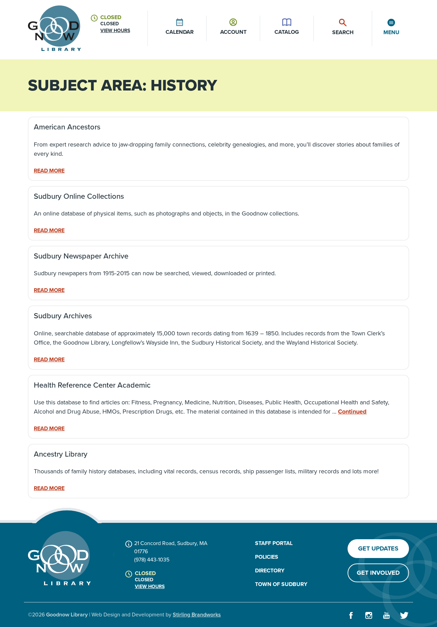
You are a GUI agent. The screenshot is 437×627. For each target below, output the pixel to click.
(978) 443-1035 (151, 559)
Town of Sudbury (281, 584)
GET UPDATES (378, 548)
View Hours (115, 30)
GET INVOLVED (378, 572)
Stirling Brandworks (197, 614)
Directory (269, 570)
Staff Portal (274, 543)
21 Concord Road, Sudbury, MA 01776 (171, 547)
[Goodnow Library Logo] (59, 558)
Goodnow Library (67, 614)
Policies (266, 557)
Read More (49, 171)
